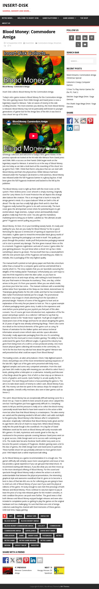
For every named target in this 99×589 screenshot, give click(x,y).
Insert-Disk (29, 43)
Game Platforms (50, 18)
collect (41, 526)
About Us (6, 23)
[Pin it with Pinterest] (26, 560)
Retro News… (8, 18)
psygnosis (47, 535)
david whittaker (47, 531)
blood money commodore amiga (19, 526)
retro (58, 535)
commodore (55, 526)
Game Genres (68, 18)
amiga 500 (45, 516)
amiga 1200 (31, 516)
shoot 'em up (20, 545)
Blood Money (10, 521)
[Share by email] (40, 560)
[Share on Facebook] (6, 560)
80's (10, 516)
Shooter (35, 545)
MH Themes (65, 586)
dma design (9, 535)
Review (7, 545)
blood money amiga (30, 521)
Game (21, 535)
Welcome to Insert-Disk (28, 18)
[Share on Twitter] (12, 560)
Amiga (19, 516)
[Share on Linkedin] (33, 560)
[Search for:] (81, 61)
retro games (46, 540)
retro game (10, 540)
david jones (31, 531)
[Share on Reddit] (19, 560)
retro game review (27, 540)
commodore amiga (13, 531)
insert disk (33, 535)
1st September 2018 (14, 43)
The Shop (84, 18)
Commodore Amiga (45, 43)
